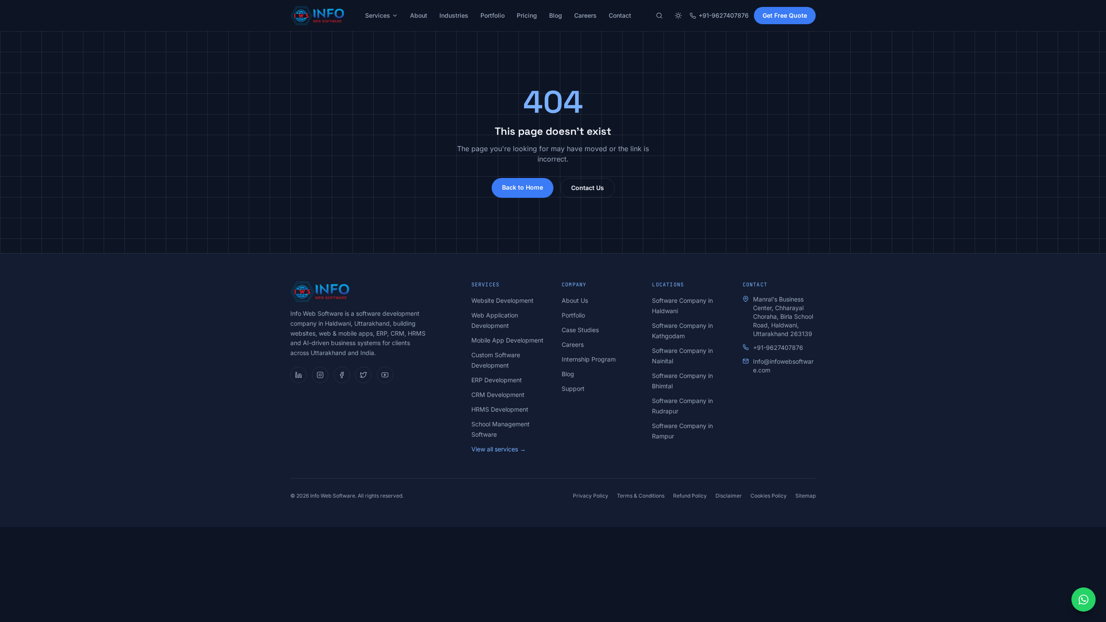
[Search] (659, 15)
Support (573, 388)
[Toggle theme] (678, 15)
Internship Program (589, 359)
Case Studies (580, 329)
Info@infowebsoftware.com (783, 366)
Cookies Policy (768, 495)
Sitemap (805, 495)
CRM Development (497, 394)
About (418, 15)
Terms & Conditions (640, 495)
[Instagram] (320, 375)
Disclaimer (728, 495)
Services (377, 15)
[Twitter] (363, 375)
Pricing (527, 15)
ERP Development (496, 380)
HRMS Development (499, 409)
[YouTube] (385, 375)
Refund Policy (690, 495)
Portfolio (492, 15)
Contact (620, 15)
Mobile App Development (507, 340)
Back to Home (522, 187)
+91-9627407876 (724, 15)
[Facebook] (342, 375)
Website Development (502, 300)
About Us (575, 300)
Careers (585, 15)
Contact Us (587, 187)
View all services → (498, 449)
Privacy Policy (590, 495)
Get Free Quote (785, 15)
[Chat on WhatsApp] (1083, 599)
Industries (453, 15)
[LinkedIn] (298, 375)
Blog (555, 15)
